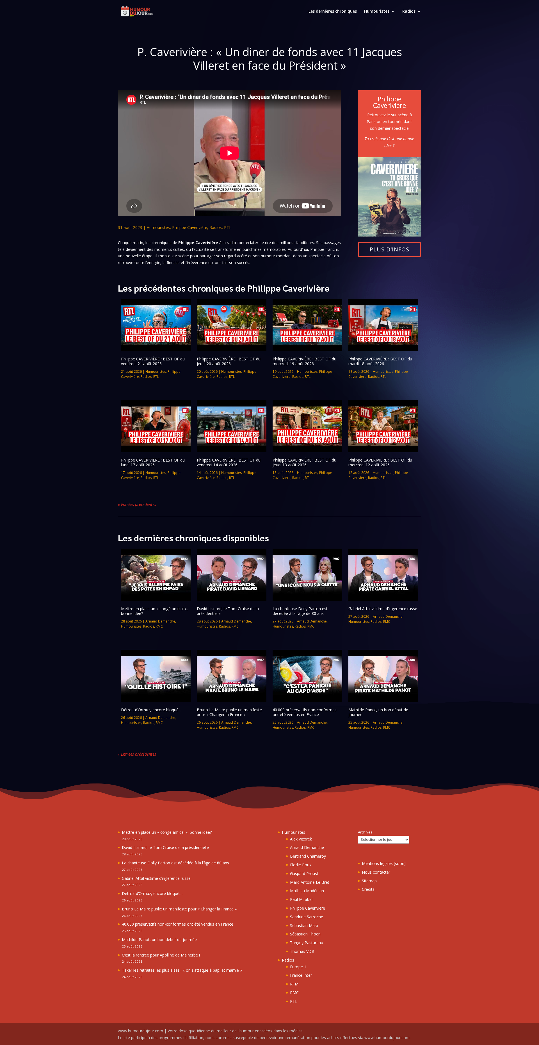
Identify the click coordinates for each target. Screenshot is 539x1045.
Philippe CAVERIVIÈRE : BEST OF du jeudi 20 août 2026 (229, 361)
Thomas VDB (302, 951)
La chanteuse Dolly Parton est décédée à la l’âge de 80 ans (300, 611)
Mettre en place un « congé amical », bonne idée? (154, 611)
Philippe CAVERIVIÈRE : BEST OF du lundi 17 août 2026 (153, 462)
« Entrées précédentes (137, 504)
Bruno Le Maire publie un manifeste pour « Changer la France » (229, 712)
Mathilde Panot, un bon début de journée (378, 712)
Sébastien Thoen (305, 934)
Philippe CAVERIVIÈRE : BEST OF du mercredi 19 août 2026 (304, 361)
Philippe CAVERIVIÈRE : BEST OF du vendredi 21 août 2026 (153, 361)
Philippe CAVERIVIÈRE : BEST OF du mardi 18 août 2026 (380, 361)
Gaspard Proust (304, 873)
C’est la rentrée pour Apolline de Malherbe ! (161, 955)
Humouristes (376, 11)
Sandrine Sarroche (306, 916)
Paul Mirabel (301, 899)
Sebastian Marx (304, 925)
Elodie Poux (300, 864)
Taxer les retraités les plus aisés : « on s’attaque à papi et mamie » (182, 970)
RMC (159, 626)
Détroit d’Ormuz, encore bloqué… (151, 709)
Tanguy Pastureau (306, 942)
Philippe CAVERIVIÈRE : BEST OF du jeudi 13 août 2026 (304, 462)
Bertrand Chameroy (308, 856)
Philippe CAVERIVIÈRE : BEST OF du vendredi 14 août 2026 (229, 462)
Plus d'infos (389, 249)
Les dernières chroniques (333, 11)
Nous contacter (376, 872)
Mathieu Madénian (307, 890)
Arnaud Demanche (160, 621)
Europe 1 (298, 966)
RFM (294, 984)
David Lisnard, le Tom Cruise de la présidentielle (228, 611)
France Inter (301, 975)
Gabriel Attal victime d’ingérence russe (382, 608)
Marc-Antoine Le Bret (309, 882)
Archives (365, 832)
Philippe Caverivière (189, 227)
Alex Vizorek (301, 839)
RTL (227, 227)
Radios (408, 11)
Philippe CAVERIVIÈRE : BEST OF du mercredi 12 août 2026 (380, 462)
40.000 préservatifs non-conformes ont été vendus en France (305, 712)
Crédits (368, 889)
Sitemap (369, 880)
